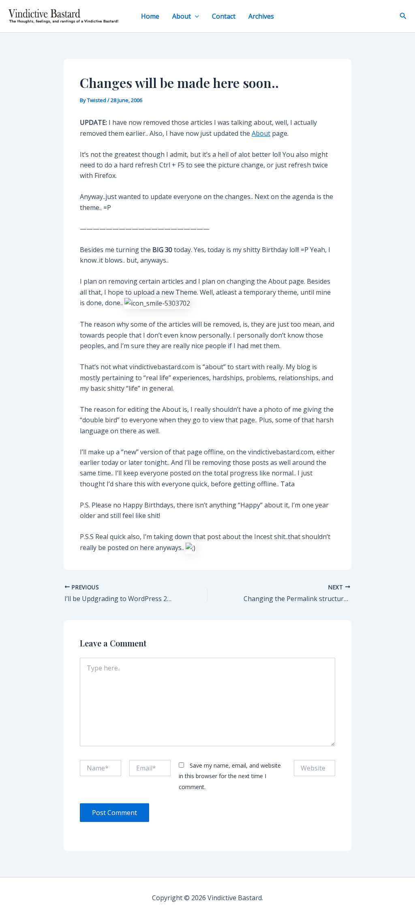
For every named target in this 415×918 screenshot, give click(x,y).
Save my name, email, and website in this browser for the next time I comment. (230, 776)
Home (150, 16)
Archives (261, 16)
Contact (223, 16)
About (181, 16)
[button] (195, 16)
